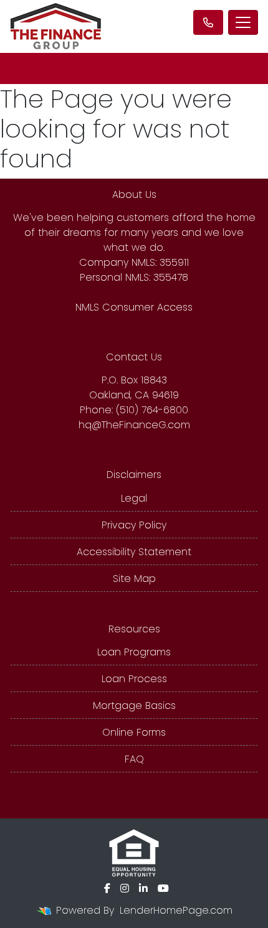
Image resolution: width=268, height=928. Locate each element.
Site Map (134, 578)
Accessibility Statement (134, 552)
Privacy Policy (134, 525)
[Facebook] (107, 888)
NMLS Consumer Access (134, 307)
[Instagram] (124, 888)
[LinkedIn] (143, 888)
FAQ (134, 759)
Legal (134, 498)
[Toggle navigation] (243, 22)
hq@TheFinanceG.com (134, 425)
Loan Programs (134, 652)
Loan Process (134, 679)
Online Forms (134, 732)
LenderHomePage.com (176, 910)
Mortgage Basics (134, 705)
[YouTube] (163, 888)
